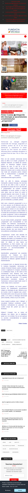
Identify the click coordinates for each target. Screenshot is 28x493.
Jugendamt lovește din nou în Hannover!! (13, 378)
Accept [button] (20, 490)
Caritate (16, 442)
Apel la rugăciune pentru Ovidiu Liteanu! (12, 402)
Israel (4, 442)
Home (3, 103)
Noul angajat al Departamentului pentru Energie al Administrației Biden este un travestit (12, 419)
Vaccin (4, 449)
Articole (10, 111)
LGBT (3, 342)
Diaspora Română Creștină (7, 112)
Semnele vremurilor (17, 111)
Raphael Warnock (6, 344)
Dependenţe (15, 452)
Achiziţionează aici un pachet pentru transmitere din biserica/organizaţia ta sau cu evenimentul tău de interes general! (14, 95)
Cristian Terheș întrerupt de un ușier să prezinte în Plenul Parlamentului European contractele (13, 387)
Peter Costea (9, 330)
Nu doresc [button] (8, 490)
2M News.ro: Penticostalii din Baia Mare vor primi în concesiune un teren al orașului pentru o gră (13, 428)
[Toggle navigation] (3, 36)
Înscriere (14, 480)
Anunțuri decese (13, 449)
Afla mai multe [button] (14, 486)
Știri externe (4, 111)
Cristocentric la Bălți (15, 1)
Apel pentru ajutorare (9, 445)
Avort (8, 340)
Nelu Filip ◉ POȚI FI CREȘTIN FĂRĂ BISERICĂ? (15, 6)
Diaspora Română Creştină (18, 340)
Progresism (17, 342)
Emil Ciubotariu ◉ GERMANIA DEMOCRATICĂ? (14, 394)
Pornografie (6, 452)
